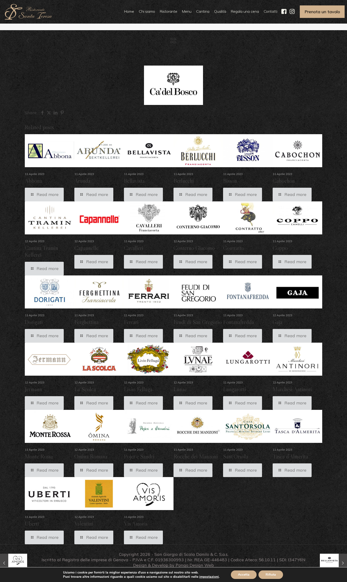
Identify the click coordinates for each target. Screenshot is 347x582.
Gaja (277, 322)
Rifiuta (271, 574)
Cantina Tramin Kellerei (41, 251)
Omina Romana (90, 456)
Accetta (244, 574)
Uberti (32, 523)
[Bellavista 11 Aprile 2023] (333, 563)
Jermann (33, 389)
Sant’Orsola (235, 456)
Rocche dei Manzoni (196, 456)
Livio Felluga (138, 389)
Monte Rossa (39, 456)
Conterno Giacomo (194, 248)
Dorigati (34, 322)
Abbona (33, 180)
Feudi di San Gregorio (198, 322)
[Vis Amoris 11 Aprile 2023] (13, 563)
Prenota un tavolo (322, 11)
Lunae (180, 389)
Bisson (230, 180)
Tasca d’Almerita (290, 456)
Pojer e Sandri (139, 456)
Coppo (280, 248)
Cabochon (284, 180)
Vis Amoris (136, 523)
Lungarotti (234, 389)
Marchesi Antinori (292, 389)
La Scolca (85, 389)
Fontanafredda (238, 322)
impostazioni (209, 577)
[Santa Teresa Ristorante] (28, 11)
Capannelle (86, 248)
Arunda (82, 180)
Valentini (83, 523)
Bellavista (134, 180)
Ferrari (131, 322)
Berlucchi (184, 180)
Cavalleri (133, 248)
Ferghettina (86, 322)
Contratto (233, 248)
